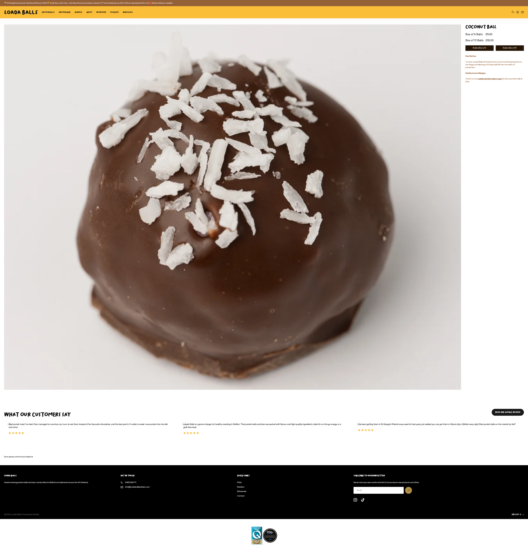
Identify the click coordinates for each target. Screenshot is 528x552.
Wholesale (128, 12)
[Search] (513, 12)
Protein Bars (65, 12)
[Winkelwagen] (522, 12)
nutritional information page (490, 79)
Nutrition (101, 12)
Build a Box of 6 (479, 48)
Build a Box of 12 (510, 48)
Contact (240, 496)
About (89, 12)
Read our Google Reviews (507, 412)
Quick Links (243, 475)
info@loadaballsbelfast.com (137, 487)
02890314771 (130, 483)
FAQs (239, 483)
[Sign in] (517, 12)
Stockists (114, 12)
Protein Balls (48, 12)
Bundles (78, 12)
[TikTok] (362, 500)
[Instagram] (355, 500)
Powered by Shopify (30, 515)
